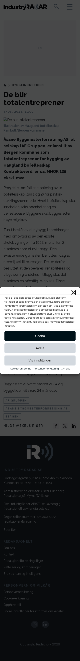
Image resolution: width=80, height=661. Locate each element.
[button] (73, 292)
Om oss (65, 368)
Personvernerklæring (46, 368)
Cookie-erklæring (20, 368)
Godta (40, 336)
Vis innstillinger (40, 360)
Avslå (40, 348)
